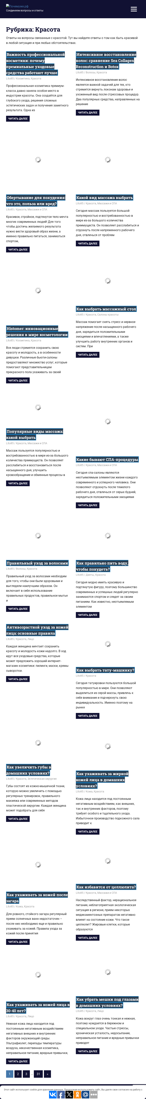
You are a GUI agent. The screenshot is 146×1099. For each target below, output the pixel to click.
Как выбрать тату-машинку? (105, 670)
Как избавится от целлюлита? (106, 886)
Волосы (90, 72)
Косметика (23, 78)
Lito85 (10, 78)
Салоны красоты (108, 314)
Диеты (90, 574)
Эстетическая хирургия (42, 778)
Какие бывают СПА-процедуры (107, 459)
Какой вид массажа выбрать (104, 197)
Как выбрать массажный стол (106, 308)
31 (38, 1074)
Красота (36, 78)
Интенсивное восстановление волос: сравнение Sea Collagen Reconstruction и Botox (106, 60)
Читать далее (18, 118)
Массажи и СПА (37, 209)
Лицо (31, 639)
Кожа (89, 791)
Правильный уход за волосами (37, 563)
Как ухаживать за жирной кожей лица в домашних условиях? (102, 779)
